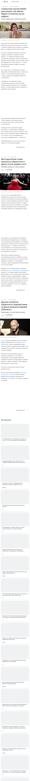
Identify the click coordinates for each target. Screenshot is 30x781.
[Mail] (5, 1)
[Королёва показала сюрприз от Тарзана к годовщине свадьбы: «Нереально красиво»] (15, 722)
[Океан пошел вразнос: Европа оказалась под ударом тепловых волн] (15, 567)
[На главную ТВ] (7, 1)
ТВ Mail (14, 156)
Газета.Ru (16, 6)
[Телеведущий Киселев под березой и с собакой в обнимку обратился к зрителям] (15, 456)
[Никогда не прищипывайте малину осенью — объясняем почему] (15, 744)
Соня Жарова (9, 169)
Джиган (3, 340)
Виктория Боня (5, 195)
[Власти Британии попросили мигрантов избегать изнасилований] (15, 677)
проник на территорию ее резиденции (17, 270)
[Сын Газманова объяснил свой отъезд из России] (15, 500)
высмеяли (15, 141)
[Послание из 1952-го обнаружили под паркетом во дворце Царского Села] (15, 478)
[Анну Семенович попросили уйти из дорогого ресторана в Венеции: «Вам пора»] (15, 589)
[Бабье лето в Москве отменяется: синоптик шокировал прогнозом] (15, 633)
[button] (15, 30)
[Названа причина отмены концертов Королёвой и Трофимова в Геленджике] (15, 544)
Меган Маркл (23, 45)
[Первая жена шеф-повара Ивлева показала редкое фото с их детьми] (15, 655)
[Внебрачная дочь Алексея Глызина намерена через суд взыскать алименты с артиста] (15, 699)
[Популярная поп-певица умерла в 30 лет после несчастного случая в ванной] (15, 522)
